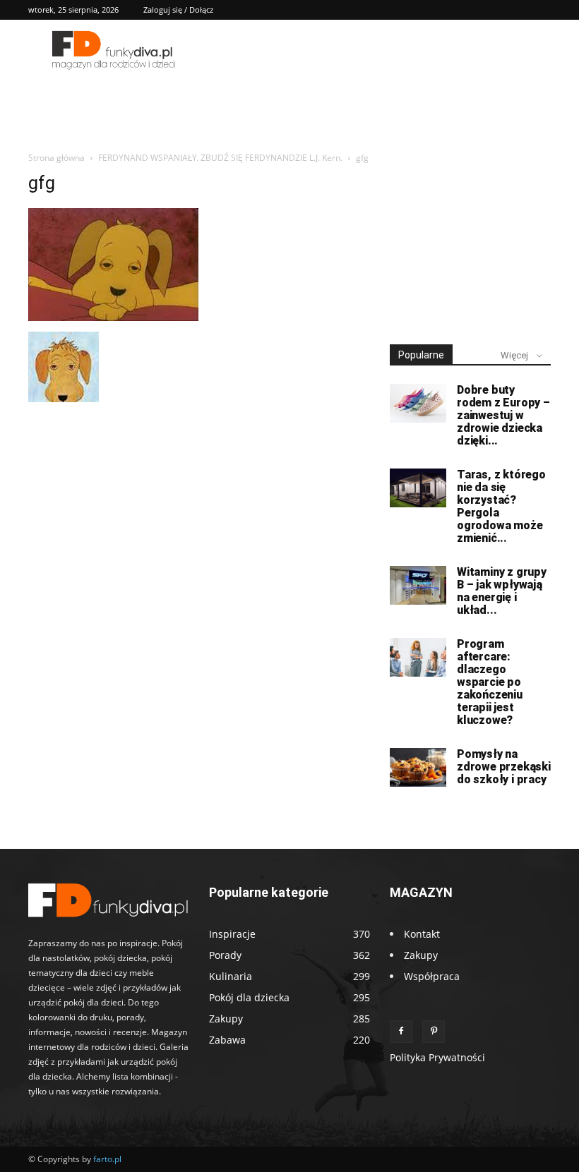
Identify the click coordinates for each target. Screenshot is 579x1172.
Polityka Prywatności (437, 1057)
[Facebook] (401, 1031)
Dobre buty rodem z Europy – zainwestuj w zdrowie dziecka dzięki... (503, 415)
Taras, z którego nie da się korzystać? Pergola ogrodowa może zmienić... (501, 506)
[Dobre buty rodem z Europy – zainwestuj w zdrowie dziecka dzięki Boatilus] (418, 403)
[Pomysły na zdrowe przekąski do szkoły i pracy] (418, 767)
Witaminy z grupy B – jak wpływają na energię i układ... (502, 591)
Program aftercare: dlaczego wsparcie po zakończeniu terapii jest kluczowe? (490, 682)
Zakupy (421, 955)
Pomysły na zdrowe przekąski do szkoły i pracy (504, 766)
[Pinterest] (433, 1031)
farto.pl (107, 1159)
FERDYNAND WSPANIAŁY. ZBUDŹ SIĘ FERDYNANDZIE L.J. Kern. (220, 158)
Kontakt (422, 934)
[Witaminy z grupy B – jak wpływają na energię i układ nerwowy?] (418, 585)
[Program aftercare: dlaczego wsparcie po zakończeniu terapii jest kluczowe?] (418, 657)
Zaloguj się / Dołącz (178, 9)
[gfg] (113, 317)
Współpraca (432, 976)
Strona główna (56, 158)
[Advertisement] (470, 242)
